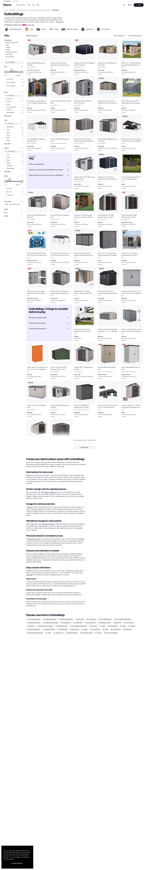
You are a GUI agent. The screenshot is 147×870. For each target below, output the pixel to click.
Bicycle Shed (9, 54)
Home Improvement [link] (22, 10)
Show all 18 (7, 143)
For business (15, 1)
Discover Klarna (20, 5)
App (33, 5)
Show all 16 (7, 171)
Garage (8, 49)
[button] (129, 5)
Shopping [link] (12, 10)
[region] (17, 857)
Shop (28, 5)
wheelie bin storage (48, 524)
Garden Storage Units (12, 42)
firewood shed (32, 539)
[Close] (31, 848)
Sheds (7, 45)
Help (37, 5)
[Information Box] (38, 36)
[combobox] (119, 35)
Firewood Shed (10, 57)
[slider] (5, 72)
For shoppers (6, 1)
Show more (60, 22)
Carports (8, 47)
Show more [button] (84, 447)
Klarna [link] (6, 10)
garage (29, 507)
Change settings (17, 863)
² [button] (36, 110)
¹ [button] (34, 72)
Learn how (30, 25)
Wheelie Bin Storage (11, 52)
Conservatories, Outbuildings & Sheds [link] (39, 10)
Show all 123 (7, 115)
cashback (29, 575)
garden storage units (50, 492)
